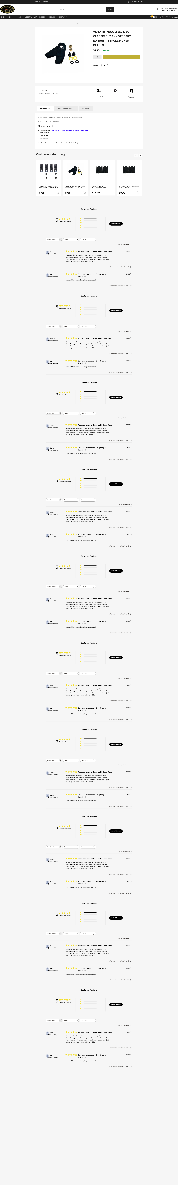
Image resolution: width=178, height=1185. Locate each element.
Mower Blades (52, 93)
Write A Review (116, 224)
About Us (37, 2)
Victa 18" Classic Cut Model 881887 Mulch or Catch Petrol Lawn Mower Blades (75, 187)
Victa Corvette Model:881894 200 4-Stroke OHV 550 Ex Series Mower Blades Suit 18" (101, 188)
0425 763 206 (168, 10)
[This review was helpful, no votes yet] (127, 267)
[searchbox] (52, 239)
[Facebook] (102, 65)
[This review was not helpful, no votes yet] (130, 267)
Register (140, 2)
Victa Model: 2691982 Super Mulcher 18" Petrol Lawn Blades (129, 187)
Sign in (136, 2)
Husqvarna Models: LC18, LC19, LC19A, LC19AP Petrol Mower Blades (48, 187)
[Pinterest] (107, 65)
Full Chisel (42, 184)
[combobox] (71, 239)
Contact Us (45, 2)
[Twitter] (104, 65)
